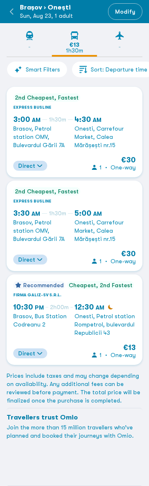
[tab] (29, 44)
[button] (11, 11)
